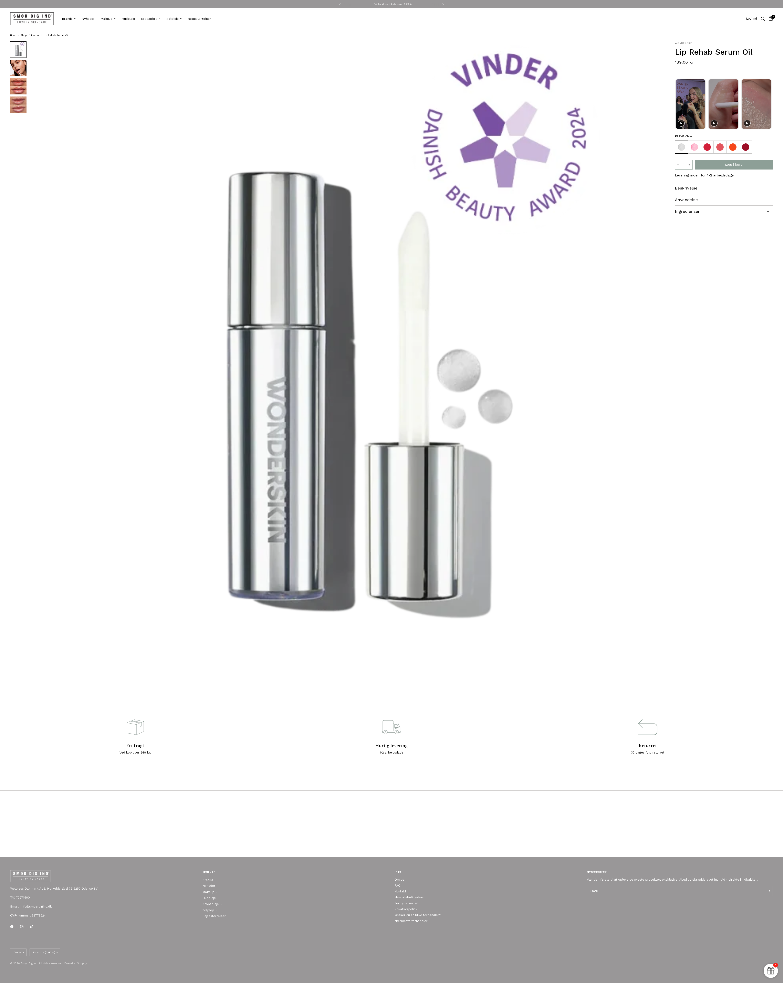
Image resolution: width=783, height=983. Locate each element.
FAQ (397, 885)
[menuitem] (69, 18)
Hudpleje (128, 19)
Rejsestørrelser (199, 19)
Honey (745, 147)
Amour (707, 147)
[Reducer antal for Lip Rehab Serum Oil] (678, 164)
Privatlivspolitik (406, 909)
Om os (399, 879)
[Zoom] (654, 50)
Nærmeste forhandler (411, 921)
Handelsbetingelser (409, 897)
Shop (24, 35)
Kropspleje (149, 19)
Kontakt (400, 891)
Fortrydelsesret (406, 903)
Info (398, 871)
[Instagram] (24, 926)
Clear (681, 147)
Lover (720, 147)
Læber (35, 35)
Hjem (13, 35)
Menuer (208, 871)
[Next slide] (767, 104)
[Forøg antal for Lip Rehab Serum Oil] (689, 164)
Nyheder (88, 19)
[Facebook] (14, 926)
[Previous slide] (679, 104)
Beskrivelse (686, 188)
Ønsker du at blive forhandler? (418, 915)
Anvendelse (686, 199)
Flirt (732, 147)
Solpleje (173, 19)
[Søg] (763, 18)
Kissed (694, 147)
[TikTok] (34, 926)
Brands (67, 19)
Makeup (107, 19)
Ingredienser (687, 211)
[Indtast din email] (769, 891)
